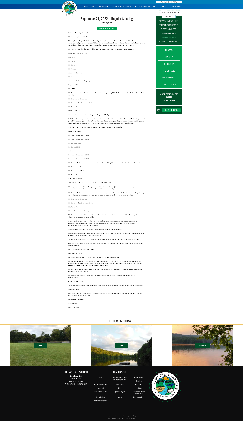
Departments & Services (100, 392)
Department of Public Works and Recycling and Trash (120, 379)
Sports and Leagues (120, 392)
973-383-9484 (71, 384)
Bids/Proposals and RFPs (100, 385)
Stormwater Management (100, 401)
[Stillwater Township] (165, 386)
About (100, 378)
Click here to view (169, 100)
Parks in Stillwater (138, 378)
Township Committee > (169, 33)
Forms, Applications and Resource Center (139, 393)
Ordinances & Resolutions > (169, 41)
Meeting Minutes (175, 11)
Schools (120, 397)
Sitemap (102, 416)
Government (166, 11)
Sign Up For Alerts (100, 397)
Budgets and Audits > (169, 29)
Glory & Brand (131, 418)
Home (159, 11)
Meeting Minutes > (169, 37)
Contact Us (139, 381)
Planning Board (106, 22)
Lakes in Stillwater (119, 385)
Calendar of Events (138, 385)
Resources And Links (138, 397)
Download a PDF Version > (107, 28)
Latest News (139, 388)
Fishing (120, 388)
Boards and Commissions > (169, 25)
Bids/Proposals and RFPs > (169, 21)
